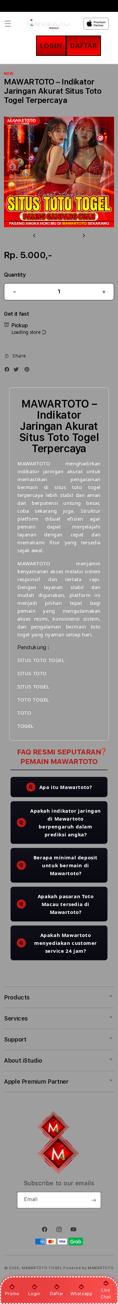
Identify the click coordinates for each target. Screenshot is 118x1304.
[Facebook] (8, 370)
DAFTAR (83, 45)
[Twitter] (17, 370)
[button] (8, 24)
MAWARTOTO (100, 1268)
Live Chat (106, 1293)
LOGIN (51, 45)
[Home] (48, 24)
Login (34, 1293)
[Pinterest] (28, 370)
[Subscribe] (93, 1200)
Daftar (57, 1293)
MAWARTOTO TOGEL (42, 1268)
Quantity (15, 275)
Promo (12, 1293)
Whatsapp (81, 1293)
